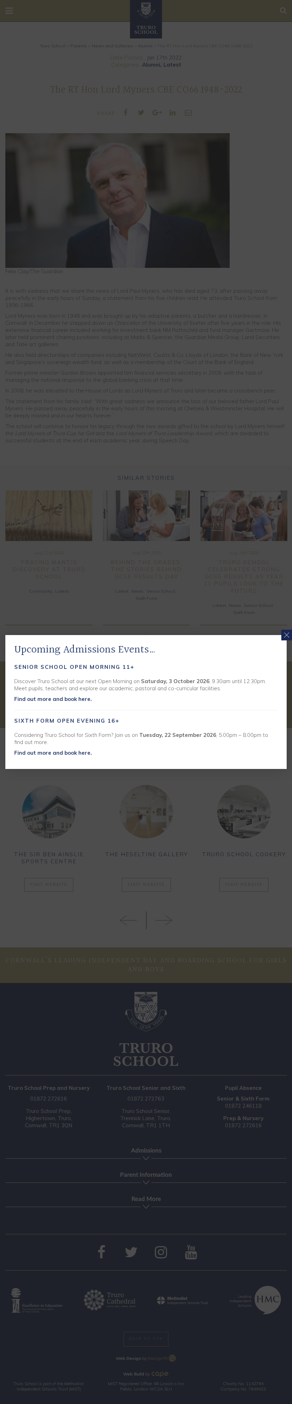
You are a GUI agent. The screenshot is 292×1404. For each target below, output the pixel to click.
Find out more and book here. (53, 699)
